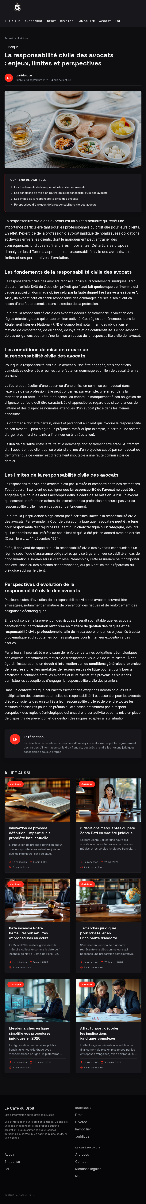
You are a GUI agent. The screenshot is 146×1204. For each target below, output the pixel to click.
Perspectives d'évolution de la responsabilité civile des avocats (55, 204)
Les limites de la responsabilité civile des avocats (46, 198)
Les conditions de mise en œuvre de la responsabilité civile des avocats (61, 192)
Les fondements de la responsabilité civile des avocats (50, 187)
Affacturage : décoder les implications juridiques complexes (99, 1033)
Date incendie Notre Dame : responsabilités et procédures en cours (28, 933)
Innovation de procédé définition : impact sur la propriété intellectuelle (30, 833)
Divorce (66, 21)
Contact (81, 1162)
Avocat (105, 21)
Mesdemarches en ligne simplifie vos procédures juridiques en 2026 (29, 1033)
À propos (55, 751)
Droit (51, 21)
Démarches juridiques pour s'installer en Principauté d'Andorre (98, 933)
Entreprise (34, 21)
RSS (78, 1176)
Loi (117, 21)
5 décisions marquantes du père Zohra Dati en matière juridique (107, 830)
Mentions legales (88, 1169)
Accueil (9, 38)
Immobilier (86, 21)
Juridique (13, 21)
